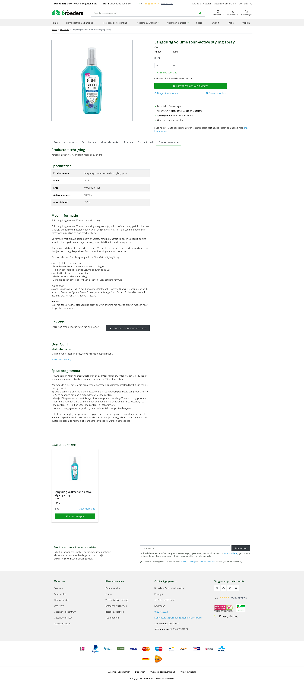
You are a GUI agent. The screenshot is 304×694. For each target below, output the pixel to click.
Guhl (157, 47)
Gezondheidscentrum (225, 3)
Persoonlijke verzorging (116, 22)
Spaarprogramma (169, 142)
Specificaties (89, 142)
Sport (200, 22)
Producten (64, 29)
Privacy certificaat (188, 672)
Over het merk (146, 142)
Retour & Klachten (114, 611)
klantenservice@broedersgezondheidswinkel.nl (178, 617)
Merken (247, 22)
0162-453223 (161, 611)
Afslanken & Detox (178, 22)
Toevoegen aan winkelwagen (190, 86)
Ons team (59, 605)
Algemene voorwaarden (119, 672)
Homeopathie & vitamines (81, 22)
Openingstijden (61, 600)
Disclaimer (140, 672)
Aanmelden (241, 548)
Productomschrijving (65, 142)
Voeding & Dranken (148, 22)
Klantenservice (112, 588)
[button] (166, 93)
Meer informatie (110, 142)
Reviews (128, 142)
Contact (109, 594)
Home (54, 22)
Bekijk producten (61, 359)
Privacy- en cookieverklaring (162, 672)
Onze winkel (60, 594)
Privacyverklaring (188, 561)
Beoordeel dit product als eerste (128, 327)
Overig (217, 22)
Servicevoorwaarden (207, 561)
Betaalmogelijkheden (116, 605)
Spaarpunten (112, 617)
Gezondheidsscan (63, 617)
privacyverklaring (230, 553)
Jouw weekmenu (62, 623)
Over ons (243, 3)
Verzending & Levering (116, 600)
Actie (231, 22)
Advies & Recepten (202, 3)
